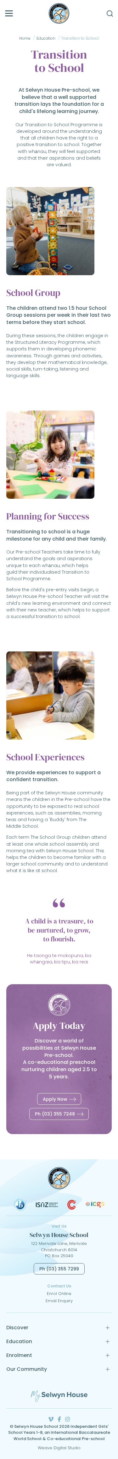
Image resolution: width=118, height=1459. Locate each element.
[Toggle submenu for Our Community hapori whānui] (107, 1369)
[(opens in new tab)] (20, 1209)
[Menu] (9, 13)
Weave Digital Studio (59, 1448)
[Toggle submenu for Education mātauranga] (107, 1341)
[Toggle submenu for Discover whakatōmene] (107, 1327)
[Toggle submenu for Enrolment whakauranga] (107, 1355)
